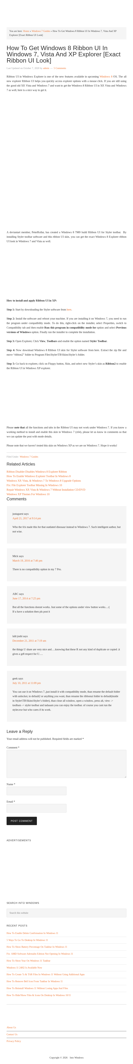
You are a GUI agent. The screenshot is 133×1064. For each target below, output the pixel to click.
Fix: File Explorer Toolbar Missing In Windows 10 (34, 485)
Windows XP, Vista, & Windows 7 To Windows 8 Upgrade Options (44, 480)
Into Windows (66, 5)
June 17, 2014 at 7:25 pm (26, 598)
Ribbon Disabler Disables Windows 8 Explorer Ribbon (37, 471)
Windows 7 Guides (41, 31)
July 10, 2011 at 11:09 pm (26, 683)
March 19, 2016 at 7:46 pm (27, 560)
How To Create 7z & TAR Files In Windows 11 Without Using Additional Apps (46, 974)
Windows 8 (106, 76)
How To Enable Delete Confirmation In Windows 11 (32, 933)
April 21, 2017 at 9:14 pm (26, 518)
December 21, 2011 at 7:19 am (29, 640)
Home (26, 31)
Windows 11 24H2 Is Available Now (24, 967)
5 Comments (60, 68)
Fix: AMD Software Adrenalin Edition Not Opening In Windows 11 (40, 954)
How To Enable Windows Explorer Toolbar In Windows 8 (39, 476)
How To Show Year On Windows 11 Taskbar (28, 960)
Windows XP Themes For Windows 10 (28, 494)
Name (11, 784)
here (69, 309)
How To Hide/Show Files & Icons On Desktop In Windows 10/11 (39, 995)
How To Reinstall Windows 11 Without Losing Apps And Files (37, 988)
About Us (11, 1027)
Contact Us (12, 1034)
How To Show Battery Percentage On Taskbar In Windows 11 (37, 947)
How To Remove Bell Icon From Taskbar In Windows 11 (35, 981)
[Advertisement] (66, 272)
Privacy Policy (14, 1041)
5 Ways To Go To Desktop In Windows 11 (27, 940)
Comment (13, 747)
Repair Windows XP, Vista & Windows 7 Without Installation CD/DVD (46, 489)
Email (11, 801)
